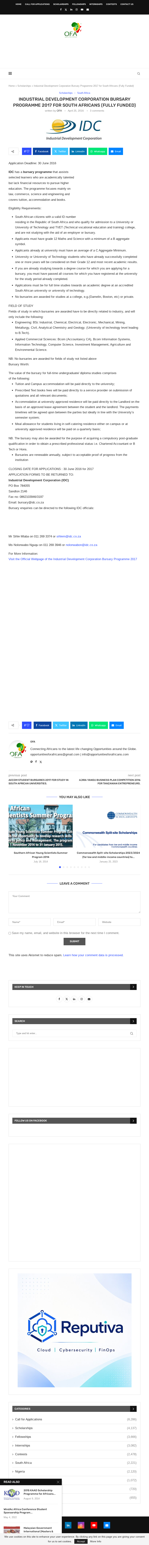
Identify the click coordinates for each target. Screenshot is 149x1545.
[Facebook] (60, 9)
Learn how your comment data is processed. (93, 955)
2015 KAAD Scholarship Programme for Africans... (40, 1492)
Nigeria (76, 1471)
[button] (13, 836)
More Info (95, 1541)
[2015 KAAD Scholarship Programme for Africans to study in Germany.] (12, 1494)
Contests (111, 4)
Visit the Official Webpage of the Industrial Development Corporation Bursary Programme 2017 (73, 559)
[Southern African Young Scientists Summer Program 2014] (41, 826)
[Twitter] (66, 9)
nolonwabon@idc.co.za (81, 545)
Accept (81, 1541)
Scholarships (61, 4)
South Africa (76, 1463)
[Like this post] (28, 151)
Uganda (76, 1497)
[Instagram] (77, 9)
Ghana (76, 1489)
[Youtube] (82, 9)
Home (18, 4)
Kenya (76, 1480)
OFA (59, 110)
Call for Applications (37, 4)
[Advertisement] (74, 52)
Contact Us (126, 4)
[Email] (87, 9)
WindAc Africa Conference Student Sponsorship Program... (25, 1511)
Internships (95, 4)
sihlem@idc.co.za (69, 536)
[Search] (138, 73)
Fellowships (79, 4)
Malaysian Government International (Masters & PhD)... (38, 1531)
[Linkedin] (71, 9)
